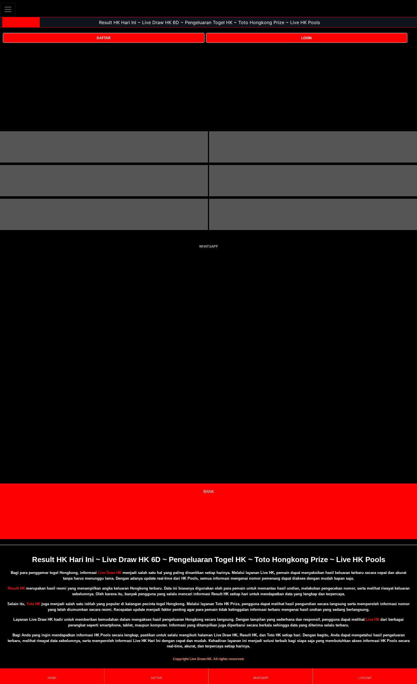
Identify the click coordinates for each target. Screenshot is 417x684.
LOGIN (306, 38)
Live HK (372, 619)
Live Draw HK (109, 573)
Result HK (16, 588)
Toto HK (33, 604)
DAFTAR (104, 38)
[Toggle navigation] (8, 9)
